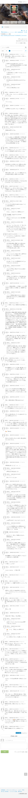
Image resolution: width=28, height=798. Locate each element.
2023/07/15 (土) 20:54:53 (12, 234)
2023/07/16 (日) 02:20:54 (15, 265)
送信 (5, 751)
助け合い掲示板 (4, 791)
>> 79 (6, 568)
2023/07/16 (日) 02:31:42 (15, 273)
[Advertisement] (14, 771)
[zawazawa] (7, 2)
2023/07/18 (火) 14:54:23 (13, 302)
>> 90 (13, 619)
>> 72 (13, 492)
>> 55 (12, 310)
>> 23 (6, 61)
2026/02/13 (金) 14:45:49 (13, 726)
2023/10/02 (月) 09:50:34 (15, 523)
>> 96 (6, 676)
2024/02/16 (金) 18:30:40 (15, 618)
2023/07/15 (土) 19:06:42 (13, 194)
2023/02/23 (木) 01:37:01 (15, 69)
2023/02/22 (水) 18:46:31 (14, 60)
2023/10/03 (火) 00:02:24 (15, 539)
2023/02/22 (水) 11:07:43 (13, 54)
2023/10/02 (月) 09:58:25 (13, 532)
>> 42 (13, 209)
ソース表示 (20, 43)
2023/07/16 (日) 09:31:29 (14, 283)
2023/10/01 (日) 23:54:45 (14, 443)
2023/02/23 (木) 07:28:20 (15, 84)
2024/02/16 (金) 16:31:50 (14, 612)
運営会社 (20, 791)
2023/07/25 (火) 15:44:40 (14, 374)
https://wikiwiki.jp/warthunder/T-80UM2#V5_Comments (14, 35)
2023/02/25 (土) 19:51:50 (14, 98)
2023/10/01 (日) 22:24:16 (14, 428)
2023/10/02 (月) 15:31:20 (13, 574)
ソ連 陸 (24, 30)
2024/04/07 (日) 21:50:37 (15, 633)
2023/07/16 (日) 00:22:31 (15, 240)
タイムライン (24, 733)
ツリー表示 (18, 733)
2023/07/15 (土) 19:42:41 (15, 208)
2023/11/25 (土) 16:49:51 (14, 605)
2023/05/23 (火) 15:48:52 (13, 155)
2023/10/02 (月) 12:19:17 (14, 567)
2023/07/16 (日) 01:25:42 (15, 258)
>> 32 (12, 128)
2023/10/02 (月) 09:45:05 (15, 517)
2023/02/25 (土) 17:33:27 (13, 92)
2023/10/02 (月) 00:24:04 (14, 462)
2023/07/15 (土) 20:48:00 (15, 222)
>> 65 (6, 412)
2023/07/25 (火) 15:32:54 (14, 364)
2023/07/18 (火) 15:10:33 (14, 309)
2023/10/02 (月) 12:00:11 (13, 561)
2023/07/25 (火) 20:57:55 (14, 396)
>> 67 (6, 429)
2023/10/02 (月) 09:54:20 (15, 468)
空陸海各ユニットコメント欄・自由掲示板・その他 (15, 32)
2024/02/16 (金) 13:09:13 (14, 552)
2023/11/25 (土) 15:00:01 (13, 598)
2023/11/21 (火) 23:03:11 (13, 581)
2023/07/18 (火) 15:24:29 (14, 332)
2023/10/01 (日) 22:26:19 (14, 435)
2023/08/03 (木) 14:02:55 (13, 404)
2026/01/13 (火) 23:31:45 (13, 709)
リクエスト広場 (13, 791)
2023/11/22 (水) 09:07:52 (14, 587)
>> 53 (13, 293)
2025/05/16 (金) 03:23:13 (13, 659)
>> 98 (6, 692)
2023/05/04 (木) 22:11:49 (13, 147)
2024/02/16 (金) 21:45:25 (15, 626)
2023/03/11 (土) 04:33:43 (14, 105)
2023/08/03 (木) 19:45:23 (14, 411)
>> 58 (13, 344)
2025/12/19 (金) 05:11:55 (14, 690)
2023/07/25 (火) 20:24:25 (14, 385)
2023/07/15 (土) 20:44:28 (16, 214)
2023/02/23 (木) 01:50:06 (15, 76)
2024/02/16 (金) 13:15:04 (13, 641)
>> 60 (6, 365)
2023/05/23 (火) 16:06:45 (14, 161)
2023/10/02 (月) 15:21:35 (15, 474)
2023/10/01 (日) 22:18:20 (13, 420)
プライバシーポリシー (11, 790)
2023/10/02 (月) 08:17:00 (15, 491)
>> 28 (6, 99)
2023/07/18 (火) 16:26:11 (15, 342)
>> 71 (13, 469)
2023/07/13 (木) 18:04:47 (13, 186)
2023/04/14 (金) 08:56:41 (13, 113)
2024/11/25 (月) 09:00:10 (13, 648)
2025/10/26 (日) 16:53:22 (13, 667)
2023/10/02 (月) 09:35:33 (15, 502)
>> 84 (6, 588)
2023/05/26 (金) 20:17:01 (14, 169)
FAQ (23, 790)
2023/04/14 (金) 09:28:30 (14, 133)
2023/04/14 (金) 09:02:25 (14, 127)
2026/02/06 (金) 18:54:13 (13, 717)
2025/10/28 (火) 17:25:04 (14, 675)
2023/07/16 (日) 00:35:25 (15, 250)
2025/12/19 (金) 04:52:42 (13, 684)
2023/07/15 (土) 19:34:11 (14, 201)
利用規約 (3, 790)
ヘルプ (19, 790)
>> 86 (6, 607)
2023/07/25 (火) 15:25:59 (13, 358)
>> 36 (6, 162)
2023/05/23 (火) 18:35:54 (13, 179)
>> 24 (13, 70)
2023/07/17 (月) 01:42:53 (15, 292)
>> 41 (12, 202)
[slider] (9, 51)
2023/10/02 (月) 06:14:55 (14, 481)
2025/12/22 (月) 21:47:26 (13, 701)
